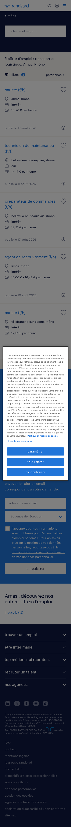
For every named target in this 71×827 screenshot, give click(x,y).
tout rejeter (35, 461)
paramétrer (35, 451)
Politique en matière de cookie (42, 436)
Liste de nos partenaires (20, 441)
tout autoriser (35, 472)
